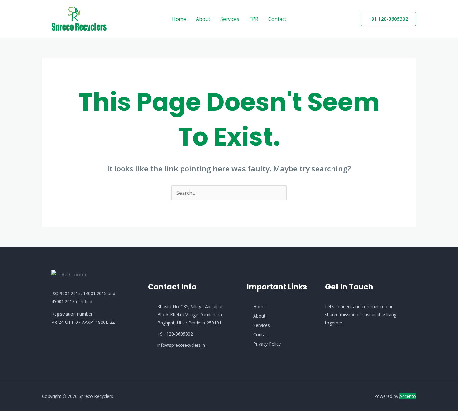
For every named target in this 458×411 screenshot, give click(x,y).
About (203, 19)
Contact (277, 19)
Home (179, 19)
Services (229, 19)
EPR (253, 19)
